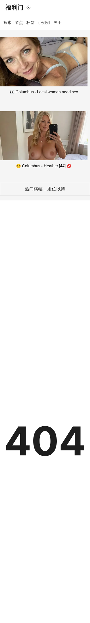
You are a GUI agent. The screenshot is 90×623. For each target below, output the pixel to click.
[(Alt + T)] (29, 7)
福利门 (15, 7)
